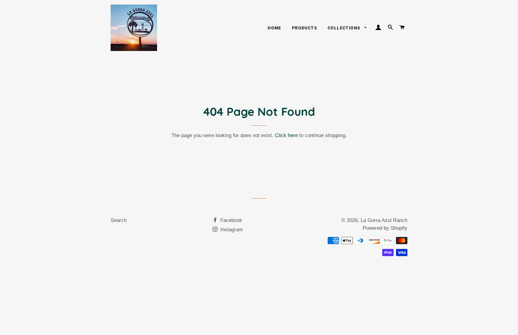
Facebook (230, 220)
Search (119, 220)
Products (304, 27)
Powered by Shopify (385, 228)
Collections (345, 27)
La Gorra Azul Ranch (384, 220)
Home (274, 27)
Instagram (231, 229)
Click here (286, 135)
